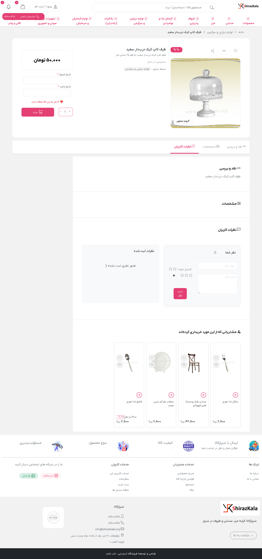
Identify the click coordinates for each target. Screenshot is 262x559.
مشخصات (209, 147)
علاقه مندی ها (121, 490)
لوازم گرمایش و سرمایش (80, 21)
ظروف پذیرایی (193, 21)
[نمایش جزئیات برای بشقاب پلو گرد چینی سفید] (161, 362)
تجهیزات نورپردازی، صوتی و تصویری (45, 21)
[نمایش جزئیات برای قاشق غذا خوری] (129, 362)
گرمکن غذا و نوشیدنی (166, 21)
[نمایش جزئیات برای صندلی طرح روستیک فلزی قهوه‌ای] (193, 362)
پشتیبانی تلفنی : (20, 16)
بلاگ (191, 490)
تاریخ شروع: (65, 74)
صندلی (229, 23)
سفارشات (124, 479)
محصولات (248, 23)
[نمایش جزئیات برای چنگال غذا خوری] (225, 362)
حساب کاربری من (119, 473)
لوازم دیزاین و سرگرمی (137, 21)
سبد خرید (123, 484)
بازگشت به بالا (241, 535)
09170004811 (114, 517)
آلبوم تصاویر (182, 121)
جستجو (190, 484)
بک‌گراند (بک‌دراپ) (110, 21)
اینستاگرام (48, 475)
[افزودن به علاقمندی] (216, 358)
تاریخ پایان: (65, 86)
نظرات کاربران (183, 147)
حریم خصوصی (185, 473)
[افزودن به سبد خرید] (235, 396)
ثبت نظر (180, 293)
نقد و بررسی (235, 147)
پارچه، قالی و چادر (14, 21)
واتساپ (26, 475)
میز (213, 23)
